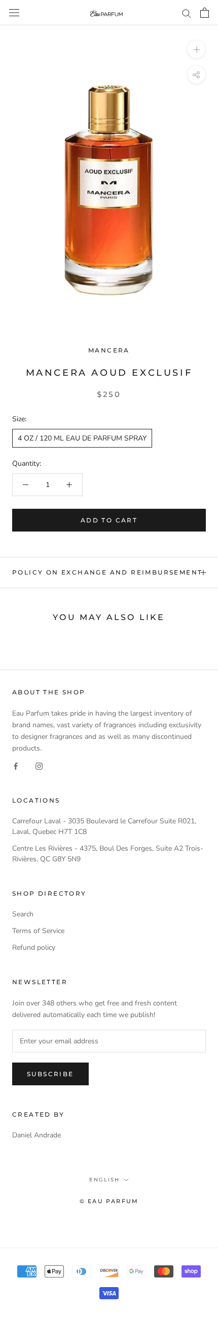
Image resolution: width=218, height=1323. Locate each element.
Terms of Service (38, 931)
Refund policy (33, 947)
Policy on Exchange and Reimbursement (107, 572)
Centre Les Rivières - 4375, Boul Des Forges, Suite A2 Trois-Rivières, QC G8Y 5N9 (107, 854)
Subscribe (50, 1074)
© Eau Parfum (109, 1201)
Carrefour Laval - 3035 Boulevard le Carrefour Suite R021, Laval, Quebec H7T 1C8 (104, 826)
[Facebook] (15, 765)
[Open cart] (204, 13)
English (104, 1179)
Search (22, 914)
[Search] (186, 13)
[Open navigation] (14, 13)
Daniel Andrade (36, 1135)
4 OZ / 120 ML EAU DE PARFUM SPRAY (82, 438)
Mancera (109, 350)
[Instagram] (39, 765)
